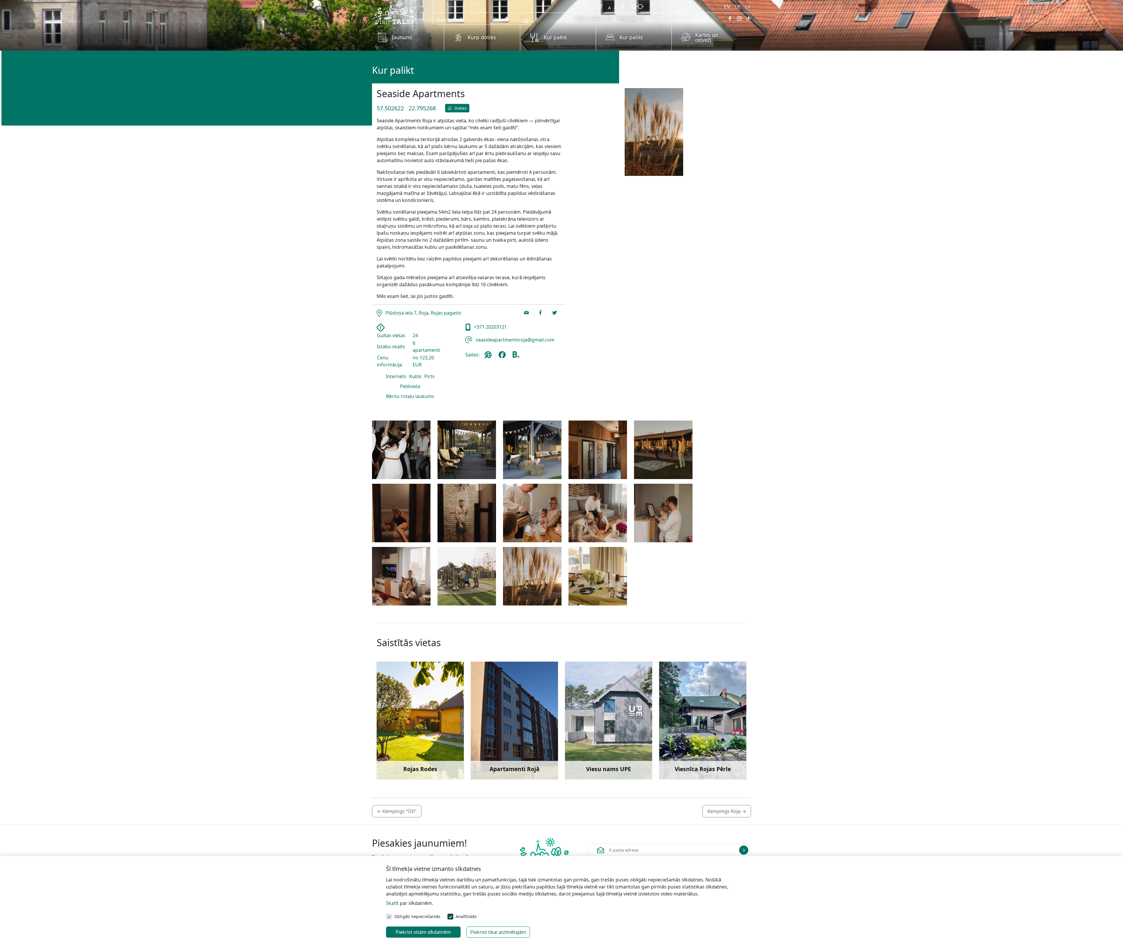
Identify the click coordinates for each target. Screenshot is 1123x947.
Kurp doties (482, 37)
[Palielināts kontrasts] (637, 6)
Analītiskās (466, 916)
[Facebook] (730, 18)
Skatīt (392, 903)
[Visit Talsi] (394, 11)
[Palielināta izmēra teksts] (623, 6)
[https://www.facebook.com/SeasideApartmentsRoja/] (503, 357)
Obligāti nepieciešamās (417, 916)
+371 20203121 (490, 327)
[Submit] (743, 850)
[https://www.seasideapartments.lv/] (489, 357)
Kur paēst (555, 37)
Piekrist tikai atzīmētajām (498, 932)
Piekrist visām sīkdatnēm (423, 932)
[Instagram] (739, 18)
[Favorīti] (597, 6)
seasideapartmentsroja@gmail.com (514, 340)
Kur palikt (631, 37)
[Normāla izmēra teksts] (615, 6)
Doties (460, 108)
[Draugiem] (748, 18)
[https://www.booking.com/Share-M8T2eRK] (516, 357)
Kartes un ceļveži (706, 37)
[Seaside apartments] (401, 450)
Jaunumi (402, 37)
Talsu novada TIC (594, 19)
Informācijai (630, 19)
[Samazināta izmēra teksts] (609, 6)
